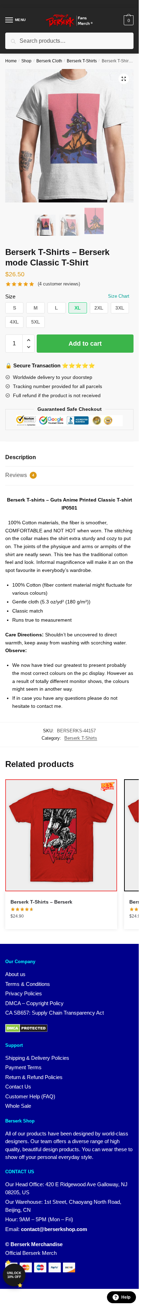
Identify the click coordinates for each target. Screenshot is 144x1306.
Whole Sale (18, 1106)
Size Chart (118, 296)
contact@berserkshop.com (54, 1229)
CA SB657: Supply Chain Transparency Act (54, 1013)
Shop (26, 60)
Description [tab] (20, 457)
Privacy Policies (23, 993)
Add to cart (85, 343)
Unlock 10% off (14, 1275)
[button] (123, 79)
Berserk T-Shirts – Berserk (41, 902)
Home (11, 60)
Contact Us (18, 1087)
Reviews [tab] (19, 475)
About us (15, 974)
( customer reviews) (59, 283)
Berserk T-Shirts (82, 60)
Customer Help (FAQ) (30, 1096)
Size (10, 296)
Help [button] (125, 1297)
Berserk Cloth (49, 60)
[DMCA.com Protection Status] (26, 1031)
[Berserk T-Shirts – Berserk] (61, 835)
